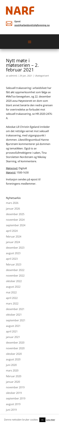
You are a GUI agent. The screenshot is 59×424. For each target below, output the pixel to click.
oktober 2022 (14, 281)
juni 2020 (11, 365)
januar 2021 (13, 337)
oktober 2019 (14, 393)
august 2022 (13, 286)
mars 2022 (12, 303)
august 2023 (13, 253)
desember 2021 (15, 309)
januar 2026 (13, 208)
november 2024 (15, 219)
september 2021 (15, 320)
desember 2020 (15, 342)
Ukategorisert (42, 75)
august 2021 (13, 326)
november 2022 (15, 275)
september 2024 (15, 225)
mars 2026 (12, 203)
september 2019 (15, 398)
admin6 (13, 75)
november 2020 (15, 348)
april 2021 (12, 331)
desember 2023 (15, 247)
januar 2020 (13, 382)
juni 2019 (11, 409)
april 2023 (12, 258)
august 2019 (13, 404)
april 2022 (12, 298)
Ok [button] (42, 420)
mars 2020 (12, 370)
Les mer (50, 419)
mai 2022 (11, 292)
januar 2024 (13, 242)
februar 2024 (13, 236)
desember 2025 (15, 214)
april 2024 (12, 231)
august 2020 (13, 359)
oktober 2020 (14, 354)
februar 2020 (13, 376)
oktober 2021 (14, 314)
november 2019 (15, 387)
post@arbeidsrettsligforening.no (32, 25)
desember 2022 (15, 270)
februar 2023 (13, 264)
